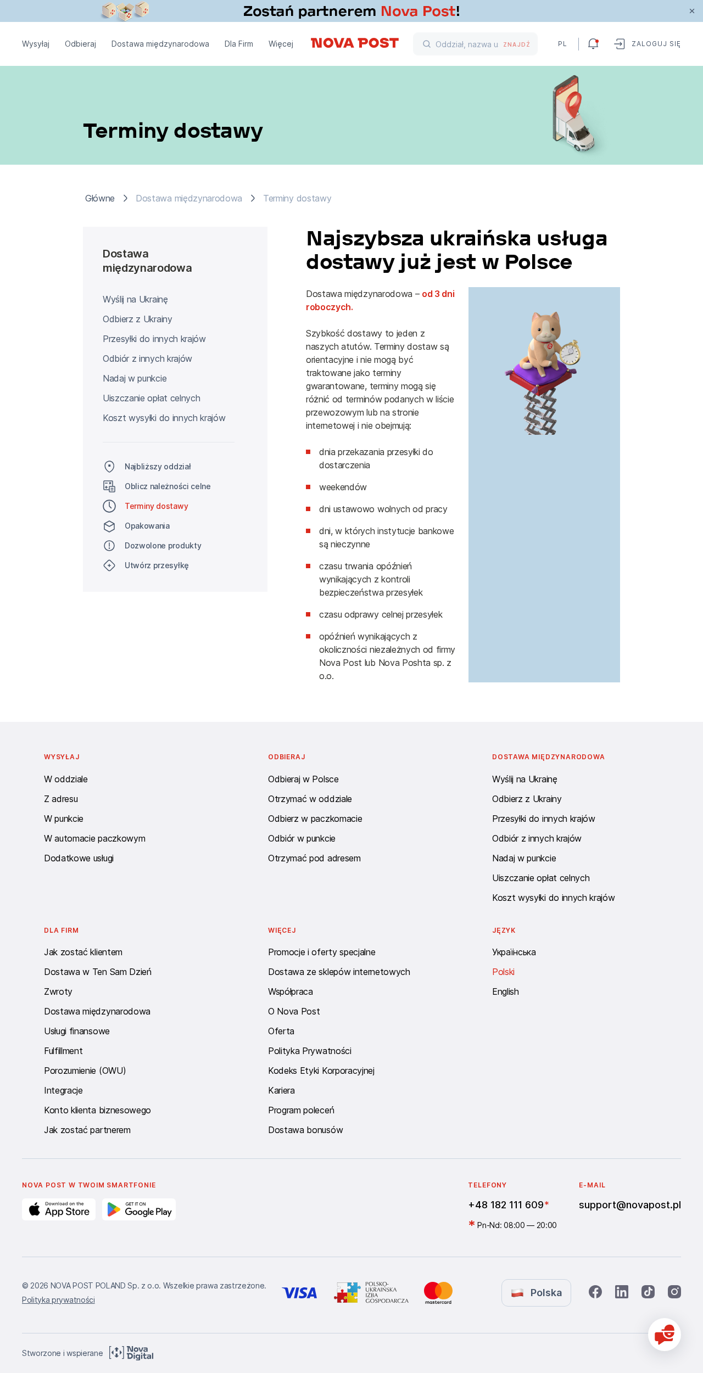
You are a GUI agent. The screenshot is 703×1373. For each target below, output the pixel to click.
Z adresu (60, 798)
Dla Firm (239, 43)
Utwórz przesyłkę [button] (157, 565)
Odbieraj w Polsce (303, 779)
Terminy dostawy (156, 506)
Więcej (281, 43)
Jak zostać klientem (83, 951)
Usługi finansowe (77, 1030)
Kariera (281, 1090)
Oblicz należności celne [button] (168, 486)
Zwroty (58, 991)
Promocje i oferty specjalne (321, 951)
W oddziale (66, 779)
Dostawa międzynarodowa (160, 43)
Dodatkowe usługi (79, 858)
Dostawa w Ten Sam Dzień (98, 971)
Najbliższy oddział (158, 466)
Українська (514, 951)
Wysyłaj (35, 43)
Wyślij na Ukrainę (135, 299)
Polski (503, 971)
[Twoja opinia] (664, 1334)
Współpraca (290, 991)
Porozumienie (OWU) (85, 1070)
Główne (100, 198)
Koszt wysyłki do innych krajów (164, 417)
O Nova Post (294, 1011)
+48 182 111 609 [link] (506, 1205)
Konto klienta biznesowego (97, 1110)
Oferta (281, 1030)
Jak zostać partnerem (87, 1129)
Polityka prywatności (58, 1299)
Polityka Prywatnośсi (310, 1050)
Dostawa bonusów (305, 1129)
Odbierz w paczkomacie (315, 818)
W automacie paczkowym (94, 838)
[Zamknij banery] (692, 11)
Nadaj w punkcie (134, 378)
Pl (562, 44)
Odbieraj (80, 43)
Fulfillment (63, 1050)
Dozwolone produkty (163, 545)
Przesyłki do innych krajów (154, 338)
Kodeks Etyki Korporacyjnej (321, 1070)
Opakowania (147, 525)
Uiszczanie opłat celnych (151, 398)
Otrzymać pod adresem (314, 858)
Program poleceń (301, 1110)
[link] (351, 11)
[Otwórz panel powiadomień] (593, 43)
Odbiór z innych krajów (147, 358)
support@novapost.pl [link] (630, 1205)
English (505, 991)
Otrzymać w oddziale (310, 798)
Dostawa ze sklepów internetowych (339, 971)
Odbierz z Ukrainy (137, 318)
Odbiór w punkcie (302, 838)
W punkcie (63, 818)
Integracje (63, 1090)
